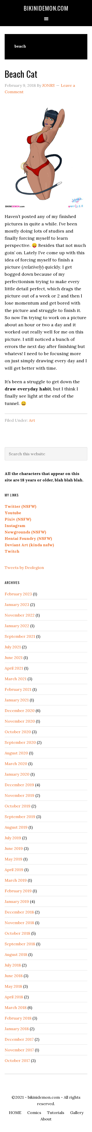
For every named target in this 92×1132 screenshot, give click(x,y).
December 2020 (20, 710)
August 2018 (16, 954)
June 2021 (14, 657)
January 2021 (17, 699)
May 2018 (13, 986)
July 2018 (13, 965)
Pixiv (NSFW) (18, 519)
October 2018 (17, 933)
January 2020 (17, 774)
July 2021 (13, 646)
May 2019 (13, 859)
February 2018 (18, 1018)
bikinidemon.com (46, 7)
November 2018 (19, 922)
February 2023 (18, 593)
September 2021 (20, 636)
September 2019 (20, 816)
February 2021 (18, 689)
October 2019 (17, 805)
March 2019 (16, 880)
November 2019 (19, 795)
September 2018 (20, 943)
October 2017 (17, 1060)
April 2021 (14, 668)
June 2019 (14, 848)
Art (32, 420)
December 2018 (19, 912)
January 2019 (17, 901)
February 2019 (18, 890)
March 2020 (16, 763)
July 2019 (13, 837)
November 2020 (20, 721)
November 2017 (19, 1049)
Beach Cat (21, 73)
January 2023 (17, 604)
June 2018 (14, 975)
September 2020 (20, 742)
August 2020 (16, 752)
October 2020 (18, 731)
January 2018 (17, 1028)
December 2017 (19, 1039)
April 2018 (14, 996)
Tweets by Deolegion (24, 567)
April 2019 (14, 869)
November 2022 (20, 615)
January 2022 (17, 625)
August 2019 (16, 827)
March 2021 (15, 678)
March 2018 (15, 1007)
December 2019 (19, 784)
